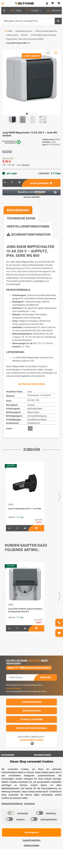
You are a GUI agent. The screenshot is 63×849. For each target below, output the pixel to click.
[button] (47, 3)
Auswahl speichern (32, 840)
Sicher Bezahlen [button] (31, 710)
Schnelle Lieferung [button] (31, 719)
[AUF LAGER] (25, 484)
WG (37, 400)
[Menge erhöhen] (19, 182)
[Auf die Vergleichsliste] (48, 53)
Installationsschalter (37, 419)
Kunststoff (46, 395)
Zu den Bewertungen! (31, 740)
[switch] (10, 813)
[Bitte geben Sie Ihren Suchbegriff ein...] (58, 21)
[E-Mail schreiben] (59, 633)
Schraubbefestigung (36, 416)
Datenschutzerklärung (13, 688)
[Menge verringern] (4, 182)
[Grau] (30, 428)
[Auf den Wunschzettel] (56, 53)
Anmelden (45, 677)
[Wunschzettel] (53, 3)
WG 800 (31, 400)
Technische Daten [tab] (21, 218)
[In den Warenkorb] (4, 48)
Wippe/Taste (33, 412)
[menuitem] (16, 10)
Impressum (29, 803)
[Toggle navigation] (2, 3)
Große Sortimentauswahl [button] (31, 728)
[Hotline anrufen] (59, 623)
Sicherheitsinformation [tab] (30, 234)
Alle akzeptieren (31, 832)
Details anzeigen (31, 845)
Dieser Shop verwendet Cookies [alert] (31, 761)
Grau (29, 391)
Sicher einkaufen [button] (31, 702)
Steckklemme (33, 423)
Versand (25, 165)
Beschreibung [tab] (18, 210)
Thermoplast (33, 395)
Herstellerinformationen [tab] (28, 226)
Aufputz (31, 405)
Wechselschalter (35, 408)
